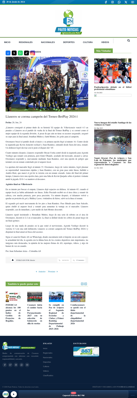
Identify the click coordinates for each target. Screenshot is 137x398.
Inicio (45, 348)
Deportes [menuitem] (69, 42)
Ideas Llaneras (127, 387)
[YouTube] (133, 2)
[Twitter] (10, 365)
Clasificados (48, 375)
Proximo (51, 271)
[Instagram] (113, 2)
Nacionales (47, 357)
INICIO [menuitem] (7, 42)
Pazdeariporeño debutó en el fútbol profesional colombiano (112, 88)
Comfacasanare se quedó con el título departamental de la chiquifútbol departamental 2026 (78, 314)
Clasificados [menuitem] (33, 52)
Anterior (41, 271)
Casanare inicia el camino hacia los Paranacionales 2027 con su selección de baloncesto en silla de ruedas (34, 314)
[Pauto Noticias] (68, 22)
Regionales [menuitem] (26, 42)
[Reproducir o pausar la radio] (14, 394)
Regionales (47, 353)
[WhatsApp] (119, 2)
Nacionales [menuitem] (48, 42)
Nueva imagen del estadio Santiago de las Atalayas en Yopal (112, 123)
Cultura (46, 366)
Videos (46, 371)
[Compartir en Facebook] (8, 53)
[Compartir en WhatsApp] (20, 53)
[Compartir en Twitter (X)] (14, 53)
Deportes (65, 260)
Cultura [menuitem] (88, 42)
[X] (126, 2)
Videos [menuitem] (105, 42)
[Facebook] (106, 2)
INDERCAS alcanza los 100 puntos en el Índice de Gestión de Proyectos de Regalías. (13, 313)
